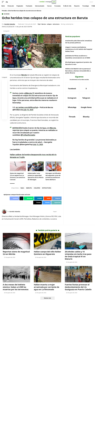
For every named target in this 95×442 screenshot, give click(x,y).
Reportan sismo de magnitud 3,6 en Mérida (16, 252)
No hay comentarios (67, 24)
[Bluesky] (86, 114)
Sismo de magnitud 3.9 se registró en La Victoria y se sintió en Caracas (17, 176)
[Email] (4, 117)
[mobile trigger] (3, 2)
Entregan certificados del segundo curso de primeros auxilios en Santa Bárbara (53, 176)
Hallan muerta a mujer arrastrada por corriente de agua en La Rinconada (46, 287)
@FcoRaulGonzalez (28, 135)
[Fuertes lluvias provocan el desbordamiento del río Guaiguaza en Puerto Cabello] (78, 274)
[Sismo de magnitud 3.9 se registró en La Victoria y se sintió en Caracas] (18, 166)
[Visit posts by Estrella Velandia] (4, 211)
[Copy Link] (40, 31)
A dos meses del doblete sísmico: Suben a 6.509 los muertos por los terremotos (15, 287)
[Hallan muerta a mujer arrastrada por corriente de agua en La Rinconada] (47, 274)
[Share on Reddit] (28, 31)
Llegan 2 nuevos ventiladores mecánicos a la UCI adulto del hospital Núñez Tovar (78, 49)
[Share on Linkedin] (24, 31)
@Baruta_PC (30, 93)
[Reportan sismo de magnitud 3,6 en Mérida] (16, 241)
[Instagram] (72, 96)
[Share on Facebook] (12, 31)
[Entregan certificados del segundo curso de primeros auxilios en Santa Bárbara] (54, 166)
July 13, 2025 (28, 110)
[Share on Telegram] (32, 31)
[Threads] (72, 114)
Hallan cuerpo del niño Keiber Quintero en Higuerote (47, 252)
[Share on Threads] (36, 31)
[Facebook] (58, 211)
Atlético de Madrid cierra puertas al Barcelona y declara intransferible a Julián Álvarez (78, 71)
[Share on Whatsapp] (20, 31)
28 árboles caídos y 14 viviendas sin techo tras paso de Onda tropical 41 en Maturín (78, 255)
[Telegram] (86, 96)
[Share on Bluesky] (4, 113)
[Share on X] (16, 31)
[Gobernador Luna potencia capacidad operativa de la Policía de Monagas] (36, 166)
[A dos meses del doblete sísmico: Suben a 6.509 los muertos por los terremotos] (16, 274)
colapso (49, 24)
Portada (4, 11)
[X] (61, 211)
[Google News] (86, 105)
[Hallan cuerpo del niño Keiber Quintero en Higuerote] (47, 241)
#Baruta (53, 128)
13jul (39, 24)
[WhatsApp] (72, 105)
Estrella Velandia (9, 24)
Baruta (43, 24)
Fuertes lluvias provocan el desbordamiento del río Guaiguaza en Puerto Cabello (78, 287)
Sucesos (6, 14)
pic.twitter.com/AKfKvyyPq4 (27, 107)
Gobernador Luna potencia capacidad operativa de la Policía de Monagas (35, 176)
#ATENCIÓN (17, 128)
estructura (56, 24)
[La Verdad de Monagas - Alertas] (47, 2)
